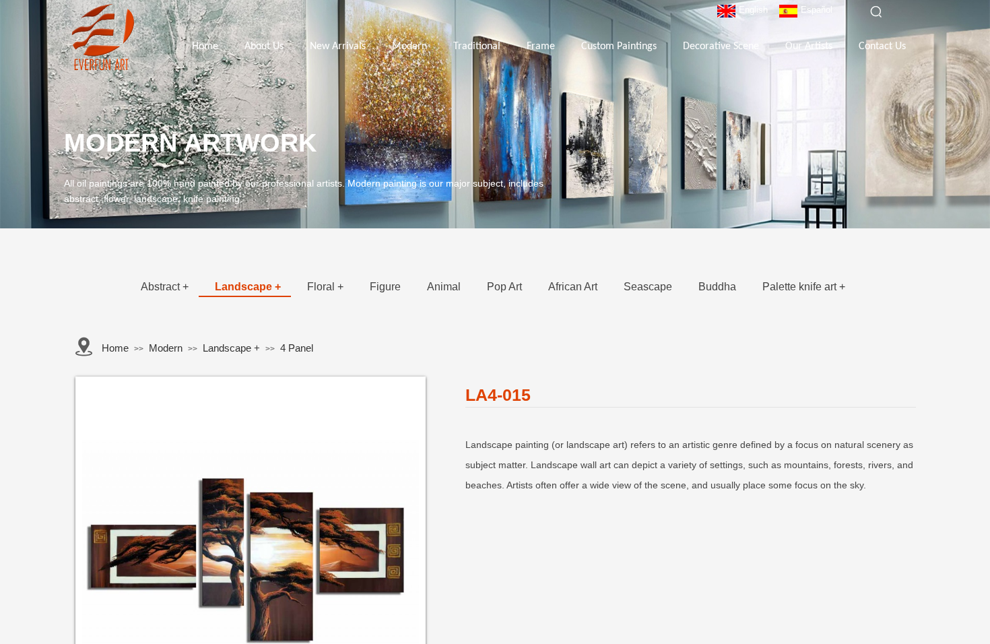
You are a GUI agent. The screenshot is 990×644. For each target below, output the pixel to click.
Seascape (648, 286)
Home (205, 46)
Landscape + (248, 286)
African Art (572, 286)
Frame (541, 46)
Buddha (717, 286)
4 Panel (296, 348)
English (753, 10)
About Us (264, 46)
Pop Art (504, 286)
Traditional (476, 46)
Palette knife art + (803, 286)
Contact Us (882, 46)
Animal (444, 286)
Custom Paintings (619, 46)
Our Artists (808, 46)
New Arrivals (338, 46)
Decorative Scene (721, 46)
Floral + (325, 286)
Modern (409, 46)
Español (816, 10)
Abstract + (165, 286)
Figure (385, 286)
